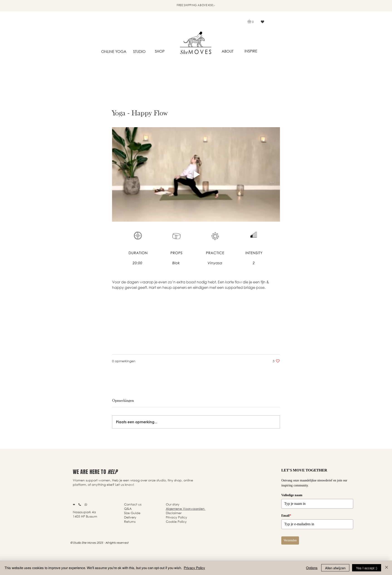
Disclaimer (173, 513)
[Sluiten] (386, 567)
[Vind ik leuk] (262, 22)
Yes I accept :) (366, 567)
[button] (251, 21)
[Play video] (196, 174)
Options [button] (312, 567)
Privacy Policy (194, 567)
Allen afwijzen (335, 567)
